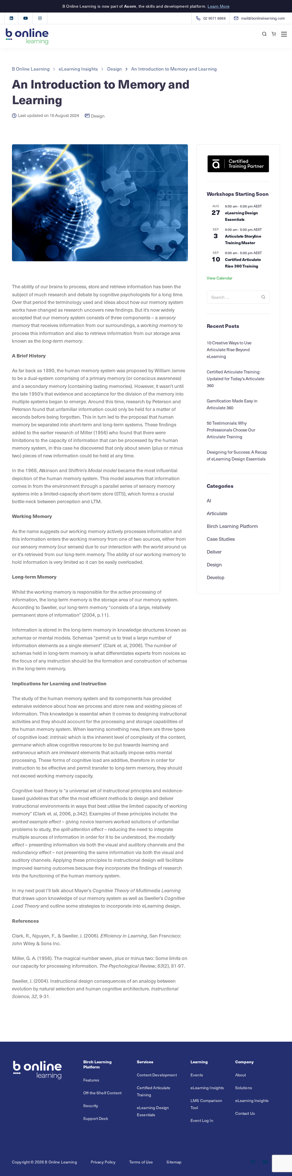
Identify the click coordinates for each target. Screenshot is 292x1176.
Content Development (157, 1075)
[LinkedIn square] (11, 18)
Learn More (219, 6)
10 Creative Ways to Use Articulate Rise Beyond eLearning (229, 349)
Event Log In (201, 1120)
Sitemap (174, 1162)
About (240, 1075)
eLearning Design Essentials (241, 216)
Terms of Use (141, 1162)
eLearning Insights (207, 1087)
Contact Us (245, 1113)
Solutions (243, 1087)
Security (90, 1105)
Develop (215, 577)
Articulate (217, 513)
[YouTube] (26, 18)
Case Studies (221, 538)
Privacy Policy (103, 1162)
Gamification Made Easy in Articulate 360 (232, 404)
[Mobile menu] (284, 34)
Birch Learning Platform (232, 526)
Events (196, 1075)
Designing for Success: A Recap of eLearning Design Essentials (237, 455)
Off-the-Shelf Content (102, 1092)
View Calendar (219, 278)
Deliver (214, 551)
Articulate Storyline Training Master (243, 239)
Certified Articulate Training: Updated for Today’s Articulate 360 (235, 378)
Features (91, 1080)
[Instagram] (40, 18)
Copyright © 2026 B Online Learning (44, 1162)
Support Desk (95, 1118)
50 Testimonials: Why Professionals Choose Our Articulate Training (231, 429)
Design (98, 116)
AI (209, 500)
